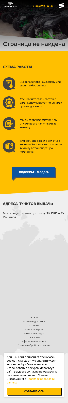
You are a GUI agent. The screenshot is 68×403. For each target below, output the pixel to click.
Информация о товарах (34, 341)
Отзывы (34, 325)
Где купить (34, 337)
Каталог (34, 317)
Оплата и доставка (34, 321)
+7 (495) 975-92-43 (42, 6)
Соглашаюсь (34, 391)
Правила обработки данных (34, 345)
